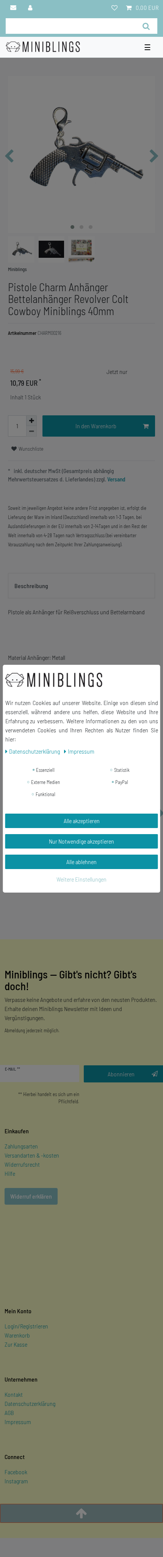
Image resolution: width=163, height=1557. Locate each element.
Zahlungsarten (21, 1146)
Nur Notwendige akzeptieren (81, 841)
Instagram (16, 1480)
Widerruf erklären (31, 1196)
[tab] (81, 586)
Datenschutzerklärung (30, 1403)
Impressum (18, 1421)
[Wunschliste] (114, 7)
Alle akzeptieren (82, 820)
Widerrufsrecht (22, 1164)
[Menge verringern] (31, 431)
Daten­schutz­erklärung (35, 751)
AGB (9, 1412)
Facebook (16, 1471)
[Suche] (146, 26)
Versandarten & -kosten (32, 1155)
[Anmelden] (31, 7)
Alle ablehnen (81, 861)
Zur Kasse (16, 1344)
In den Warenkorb (95, 425)
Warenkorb (17, 1335)
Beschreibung (31, 585)
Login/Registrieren (26, 1326)
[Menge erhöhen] (31, 420)
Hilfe (10, 1173)
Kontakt (14, 1394)
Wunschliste (30, 448)
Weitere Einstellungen (81, 879)
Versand (115, 479)
